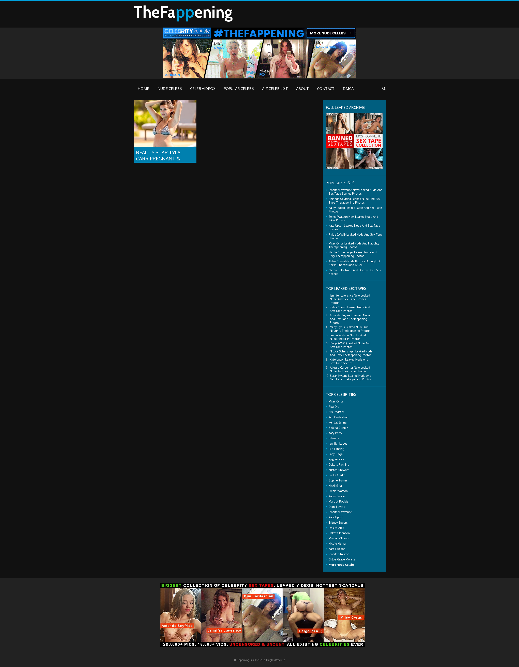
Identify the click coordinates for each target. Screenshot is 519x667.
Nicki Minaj (335, 485)
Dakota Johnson (339, 533)
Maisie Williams (339, 538)
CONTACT (326, 88)
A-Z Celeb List (275, 88)
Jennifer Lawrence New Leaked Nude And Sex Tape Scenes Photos (355, 191)
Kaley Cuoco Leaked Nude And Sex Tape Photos (350, 309)
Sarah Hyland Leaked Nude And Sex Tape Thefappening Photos (351, 377)
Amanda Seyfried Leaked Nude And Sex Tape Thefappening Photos (354, 200)
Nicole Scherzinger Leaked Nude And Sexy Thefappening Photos (353, 254)
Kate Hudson (337, 549)
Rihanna (334, 438)
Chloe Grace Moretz (342, 559)
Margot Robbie (338, 501)
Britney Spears (338, 522)
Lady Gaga (336, 454)
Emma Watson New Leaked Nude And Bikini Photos (348, 336)
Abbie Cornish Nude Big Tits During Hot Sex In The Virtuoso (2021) (354, 263)
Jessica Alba (336, 527)
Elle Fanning (336, 448)
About (302, 88)
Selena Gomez (338, 427)
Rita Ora (334, 406)
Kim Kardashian (339, 417)
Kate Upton (336, 517)
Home (143, 88)
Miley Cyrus (336, 401)
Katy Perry (335, 433)
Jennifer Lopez (338, 443)
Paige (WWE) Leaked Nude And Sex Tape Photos (350, 345)
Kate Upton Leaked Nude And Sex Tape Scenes (349, 361)
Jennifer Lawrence (340, 512)
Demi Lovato (337, 506)
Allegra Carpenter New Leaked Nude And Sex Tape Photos (350, 369)
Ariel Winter (336, 412)
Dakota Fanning (339, 464)
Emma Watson (338, 491)
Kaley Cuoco (337, 496)
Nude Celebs (170, 88)
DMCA (348, 88)
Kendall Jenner (338, 422)
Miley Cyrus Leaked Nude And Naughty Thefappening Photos (354, 245)
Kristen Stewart (339, 470)
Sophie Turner (338, 480)
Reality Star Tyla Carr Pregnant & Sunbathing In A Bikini (164, 158)
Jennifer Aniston (339, 554)
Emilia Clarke (337, 475)
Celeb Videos (203, 88)
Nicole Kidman (338, 543)
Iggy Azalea (336, 459)
